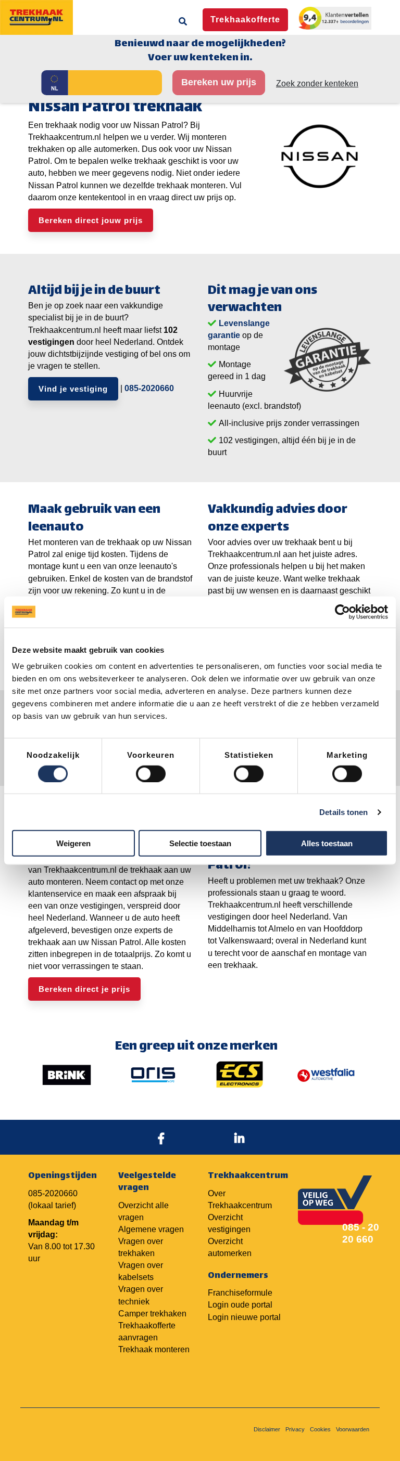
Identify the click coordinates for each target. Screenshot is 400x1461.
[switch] (151, 773)
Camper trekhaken (152, 1313)
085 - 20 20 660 (360, 1233)
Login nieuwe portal (244, 1317)
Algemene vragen (151, 1229)
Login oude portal (240, 1304)
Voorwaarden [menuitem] (352, 1429)
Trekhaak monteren (154, 1349)
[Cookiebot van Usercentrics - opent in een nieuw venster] (342, 611)
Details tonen (343, 811)
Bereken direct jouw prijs (91, 220)
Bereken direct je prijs (84, 989)
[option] (66, 1075)
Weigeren (73, 843)
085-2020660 (149, 388)
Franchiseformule (240, 1292)
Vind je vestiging (73, 388)
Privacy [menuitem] (295, 1429)
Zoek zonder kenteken (317, 83)
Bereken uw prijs (218, 82)
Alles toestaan (327, 843)
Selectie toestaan (200, 843)
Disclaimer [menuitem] (267, 1429)
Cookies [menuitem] (320, 1429)
